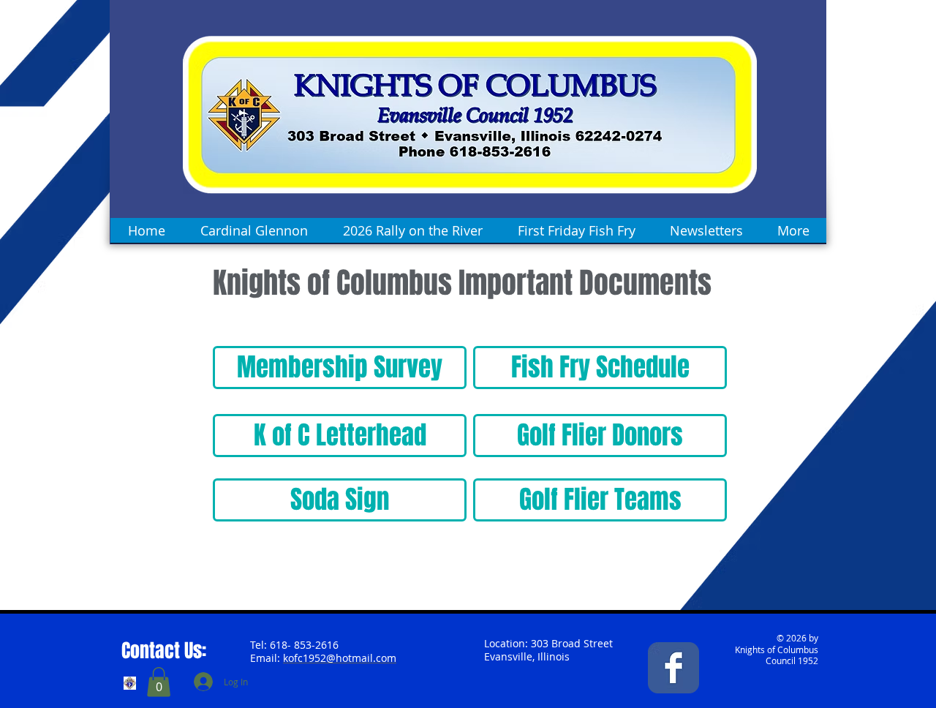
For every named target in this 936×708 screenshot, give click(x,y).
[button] (158, 682)
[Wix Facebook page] (673, 667)
